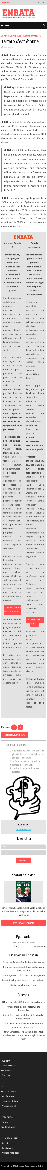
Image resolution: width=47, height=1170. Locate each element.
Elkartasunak (9, 1138)
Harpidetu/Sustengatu (36, 622)
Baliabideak (7, 1147)
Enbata (20, 1166)
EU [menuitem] (38, 2)
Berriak (4, 1143)
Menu (7, 25)
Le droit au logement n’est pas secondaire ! (23, 980)
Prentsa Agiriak (8, 1105)
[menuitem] (37, 2)
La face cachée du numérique (26, 761)
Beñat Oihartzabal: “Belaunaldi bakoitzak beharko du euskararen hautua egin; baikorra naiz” (23, 1035)
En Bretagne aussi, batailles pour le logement (23, 975)
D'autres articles (23, 829)
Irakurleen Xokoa (9, 1101)
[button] (17, 946)
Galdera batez (8, 1126)
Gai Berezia (6, 1070)
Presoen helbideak (10, 1152)
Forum (4, 1122)
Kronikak (5, 1075)
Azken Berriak (8, 1065)
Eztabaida (7, 1117)
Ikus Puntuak (7, 1096)
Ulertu (5, 1060)
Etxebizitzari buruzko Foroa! (23, 984)
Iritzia (5, 1086)
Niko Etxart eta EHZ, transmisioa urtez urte (23, 1001)
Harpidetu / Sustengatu (23, 923)
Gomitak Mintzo (9, 1091)
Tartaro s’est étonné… (23, 764)
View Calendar (38, 946)
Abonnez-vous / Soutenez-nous (12, 610)
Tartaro (17, 36)
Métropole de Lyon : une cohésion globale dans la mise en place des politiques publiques (28, 754)
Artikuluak (6, 36)
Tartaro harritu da (31, 36)
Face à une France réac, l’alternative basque (23, 962)
